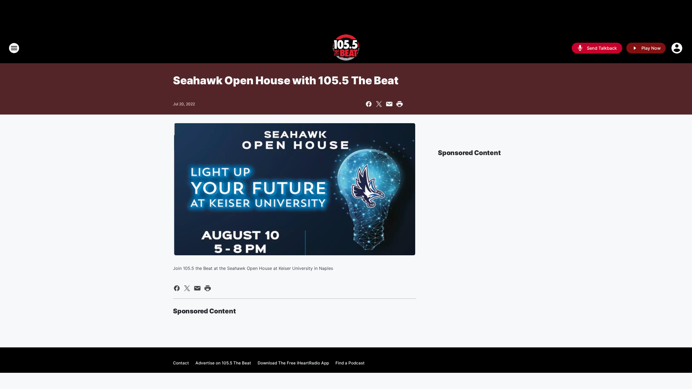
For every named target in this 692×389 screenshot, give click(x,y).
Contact (181, 362)
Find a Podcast (350, 362)
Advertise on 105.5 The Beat (223, 362)
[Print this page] (399, 104)
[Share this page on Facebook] (368, 104)
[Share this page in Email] (389, 104)
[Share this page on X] (379, 104)
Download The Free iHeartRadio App (293, 362)
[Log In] (677, 48)
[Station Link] (346, 48)
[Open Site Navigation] (14, 48)
